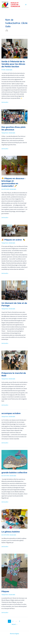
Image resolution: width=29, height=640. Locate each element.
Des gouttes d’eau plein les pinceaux (13, 128)
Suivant (14, 624)
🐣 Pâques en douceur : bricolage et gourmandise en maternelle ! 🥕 (13, 182)
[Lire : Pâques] (14, 571)
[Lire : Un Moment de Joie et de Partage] (14, 290)
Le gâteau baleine (10, 531)
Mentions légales (14, 633)
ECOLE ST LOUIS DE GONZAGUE (15, 4)
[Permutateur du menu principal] (26, 4)
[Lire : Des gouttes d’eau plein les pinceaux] (14, 116)
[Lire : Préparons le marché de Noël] (14, 360)
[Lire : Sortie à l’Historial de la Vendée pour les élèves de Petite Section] (14, 48)
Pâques (5, 591)
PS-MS (3, 70)
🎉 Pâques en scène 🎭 (13, 240)
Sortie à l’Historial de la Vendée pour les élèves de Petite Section (13, 64)
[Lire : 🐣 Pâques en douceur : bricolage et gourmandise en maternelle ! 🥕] (14, 165)
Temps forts (4, 133)
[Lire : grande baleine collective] (14, 460)
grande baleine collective (14, 472)
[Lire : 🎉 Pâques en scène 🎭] (14, 231)
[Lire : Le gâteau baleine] (14, 519)
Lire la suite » (4, 102)
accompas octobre (11, 413)
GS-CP (3, 189)
